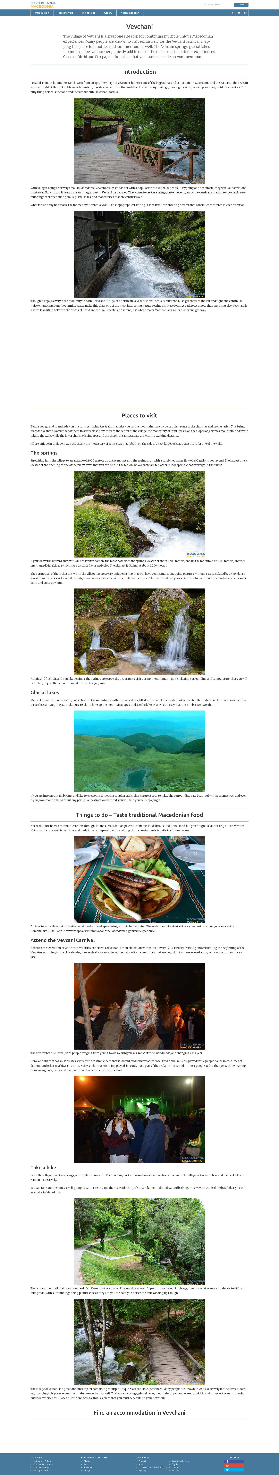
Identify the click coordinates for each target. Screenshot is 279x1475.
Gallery (108, 12)
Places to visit (65, 12)
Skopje (87, 1461)
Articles (175, 1470)
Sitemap (142, 1470)
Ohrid (96, 301)
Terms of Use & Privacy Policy (153, 1467)
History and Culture (42, 1461)
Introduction (42, 12)
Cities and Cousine (42, 1467)
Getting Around (40, 1470)
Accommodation (130, 12)
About (141, 1464)
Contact (142, 1461)
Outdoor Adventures (43, 1464)
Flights (175, 1464)
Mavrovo (88, 1467)
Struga (110, 301)
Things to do (88, 12)
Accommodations (180, 1461)
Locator (175, 1467)
